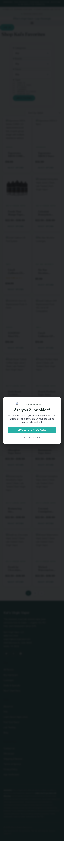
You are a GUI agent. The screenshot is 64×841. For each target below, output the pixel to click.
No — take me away (32, 437)
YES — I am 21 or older (32, 430)
